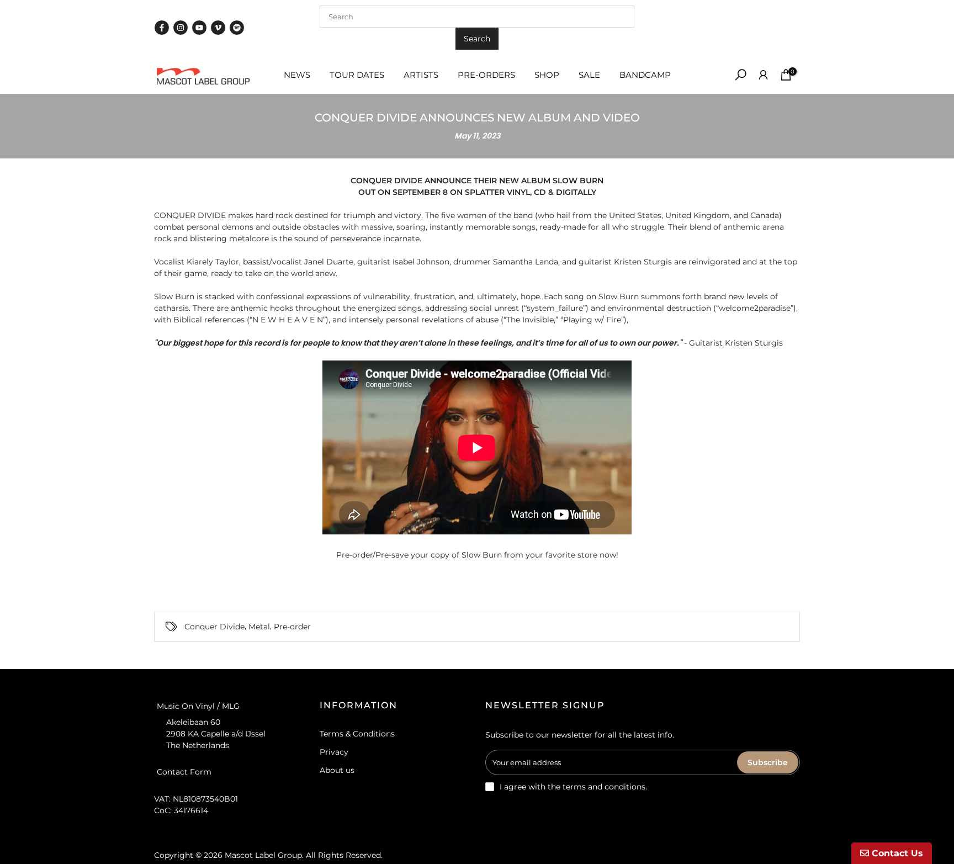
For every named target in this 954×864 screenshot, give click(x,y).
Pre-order (292, 627)
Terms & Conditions (357, 734)
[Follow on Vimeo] (218, 27)
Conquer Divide (214, 627)
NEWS (297, 75)
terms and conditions (604, 787)
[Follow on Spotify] (237, 27)
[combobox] (477, 17)
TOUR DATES (357, 75)
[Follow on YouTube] (199, 27)
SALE (589, 75)
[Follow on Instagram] (180, 27)
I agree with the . (573, 787)
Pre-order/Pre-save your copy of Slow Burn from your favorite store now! (477, 555)
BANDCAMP (645, 75)
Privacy (334, 752)
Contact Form (184, 772)
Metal (259, 627)
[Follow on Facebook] (161, 27)
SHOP (546, 75)
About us (337, 770)
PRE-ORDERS (486, 75)
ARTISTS (421, 75)
